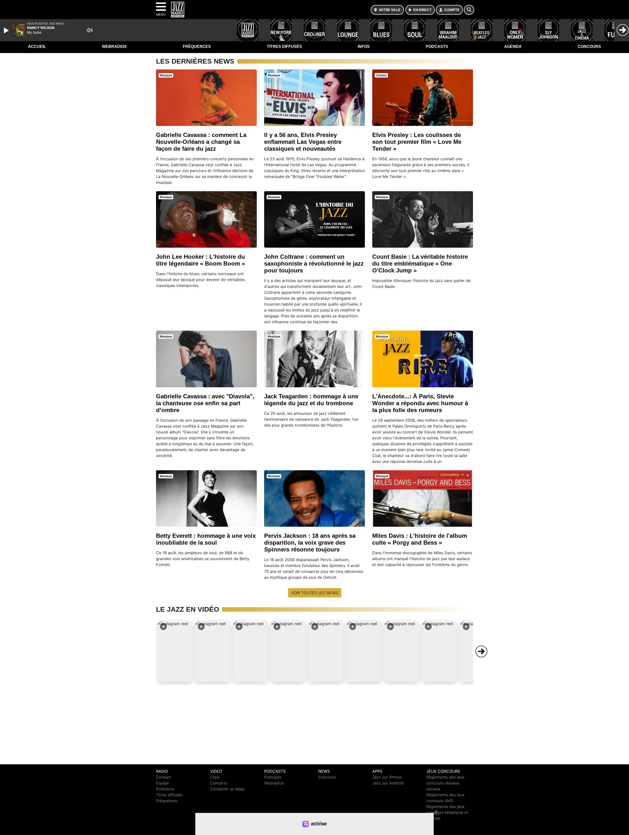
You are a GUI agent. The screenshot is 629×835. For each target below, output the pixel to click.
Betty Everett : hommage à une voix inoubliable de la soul (206, 539)
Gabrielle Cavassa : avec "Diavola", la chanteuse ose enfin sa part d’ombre (205, 403)
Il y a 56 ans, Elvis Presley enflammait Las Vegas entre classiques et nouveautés (303, 142)
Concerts (218, 783)
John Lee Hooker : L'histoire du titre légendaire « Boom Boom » (200, 260)
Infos (364, 46)
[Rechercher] (469, 10)
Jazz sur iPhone (387, 777)
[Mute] (89, 30)
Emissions (165, 788)
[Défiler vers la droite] (481, 651)
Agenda (513, 46)
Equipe (162, 783)
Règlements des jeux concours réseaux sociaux (445, 783)
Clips (214, 777)
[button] (174, 651)
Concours (589, 46)
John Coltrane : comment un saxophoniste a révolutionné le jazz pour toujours (314, 263)
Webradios (114, 46)
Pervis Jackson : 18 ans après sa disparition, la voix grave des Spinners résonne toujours (310, 542)
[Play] (7, 30)
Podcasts (437, 46)
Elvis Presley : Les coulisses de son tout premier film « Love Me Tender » (416, 142)
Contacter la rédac (227, 788)
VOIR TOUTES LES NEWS (314, 592)
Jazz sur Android (388, 783)
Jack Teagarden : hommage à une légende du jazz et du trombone (311, 399)
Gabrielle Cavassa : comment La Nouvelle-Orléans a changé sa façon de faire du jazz (201, 142)
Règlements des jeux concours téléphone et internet (447, 812)
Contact (163, 777)
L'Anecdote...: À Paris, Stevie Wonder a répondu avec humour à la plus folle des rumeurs (420, 403)
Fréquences (197, 46)
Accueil (37, 46)
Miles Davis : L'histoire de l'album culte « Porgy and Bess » (419, 539)
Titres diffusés (284, 46)
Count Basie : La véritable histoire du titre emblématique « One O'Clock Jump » (420, 263)
